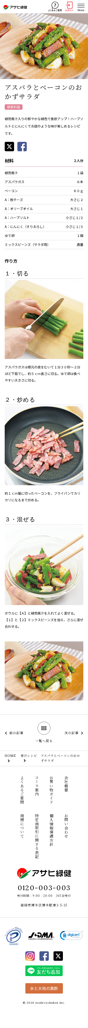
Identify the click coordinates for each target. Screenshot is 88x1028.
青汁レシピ (29, 755)
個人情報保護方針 (51, 830)
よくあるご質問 (22, 790)
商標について (22, 826)
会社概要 (66, 784)
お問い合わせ (66, 826)
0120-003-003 (44, 887)
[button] (71, 936)
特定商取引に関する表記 (36, 836)
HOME (10, 756)
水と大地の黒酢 (44, 988)
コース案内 (36, 786)
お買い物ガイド (51, 790)
